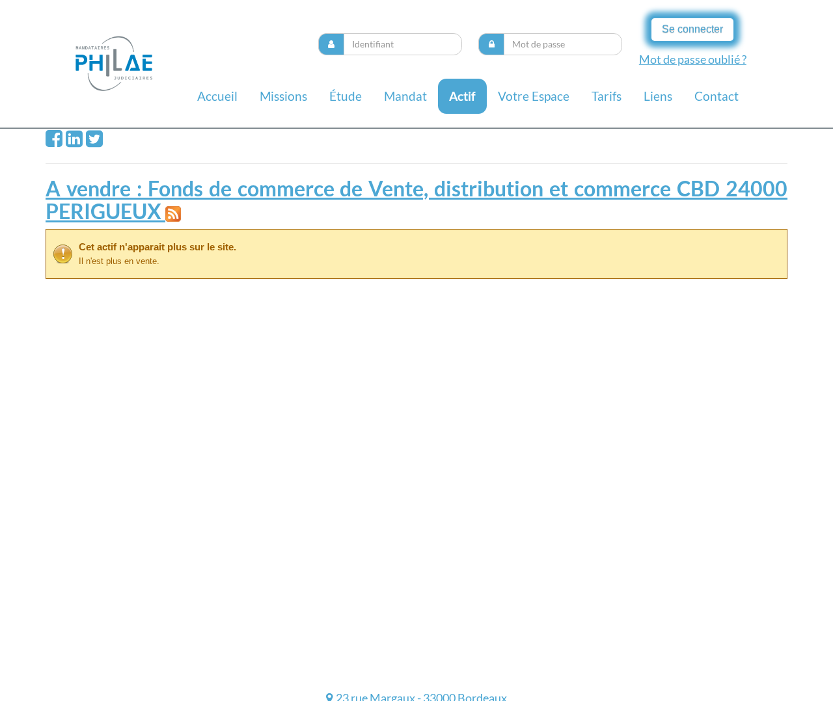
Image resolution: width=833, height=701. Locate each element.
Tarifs (606, 95)
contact (716, 95)
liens (658, 95)
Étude (345, 95)
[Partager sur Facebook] (54, 141)
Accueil (217, 95)
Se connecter (692, 28)
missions (283, 95)
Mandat (405, 95)
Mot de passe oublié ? (692, 59)
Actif (462, 95)
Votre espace (533, 95)
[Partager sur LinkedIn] (74, 141)
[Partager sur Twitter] (94, 141)
